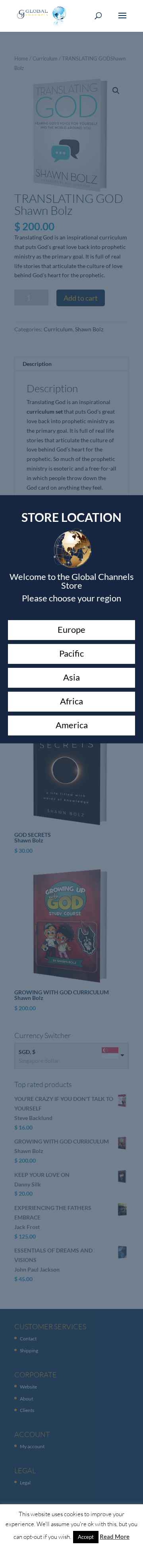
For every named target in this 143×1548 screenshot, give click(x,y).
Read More (114, 1536)
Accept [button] (86, 1537)
